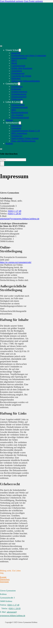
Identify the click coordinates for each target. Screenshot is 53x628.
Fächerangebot (17, 105)
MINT (14, 60)
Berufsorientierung (19, 112)
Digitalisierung (17, 73)
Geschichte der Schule (21, 76)
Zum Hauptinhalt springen (11, 1)
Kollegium (16, 89)
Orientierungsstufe (19, 107)
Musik (14, 63)
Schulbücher (16, 136)
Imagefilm (15, 53)
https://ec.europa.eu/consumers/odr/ (15, 262)
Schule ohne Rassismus (21, 68)
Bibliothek (16, 78)
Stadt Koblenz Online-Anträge (25, 138)
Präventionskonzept (20, 117)
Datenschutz (5, 579)
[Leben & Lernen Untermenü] (21, 102)
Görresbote (16, 128)
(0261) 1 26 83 (14, 213)
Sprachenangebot (19, 58)
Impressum (4, 582)
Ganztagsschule (18, 65)
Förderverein (17, 99)
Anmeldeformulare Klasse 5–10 (25, 130)
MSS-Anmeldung (19, 133)
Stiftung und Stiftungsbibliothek (25, 81)
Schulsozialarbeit (18, 96)
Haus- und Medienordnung (23, 141)
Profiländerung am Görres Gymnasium (28, 55)
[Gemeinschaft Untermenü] (19, 83)
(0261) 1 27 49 (14, 211)
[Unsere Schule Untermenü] (20, 50)
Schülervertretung (19, 91)
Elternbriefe (16, 125)
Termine (9, 120)
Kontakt (9, 143)
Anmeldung (16, 71)
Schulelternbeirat (18, 94)
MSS (13, 110)
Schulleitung (16, 86)
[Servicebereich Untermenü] (20, 122)
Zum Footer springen (33, 1)
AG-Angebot (17, 115)
